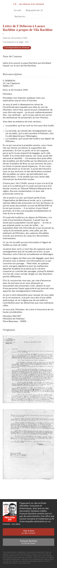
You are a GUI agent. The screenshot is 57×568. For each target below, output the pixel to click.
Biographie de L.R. (34, 10)
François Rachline (28, 542)
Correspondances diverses (17, 47)
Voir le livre (28, 532)
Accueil (17, 10)
